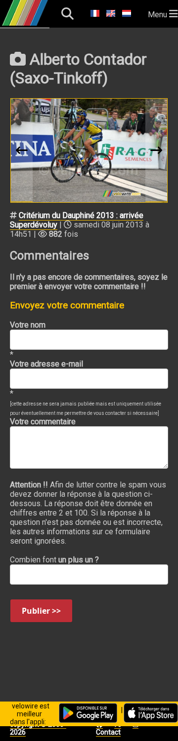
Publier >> (41, 610)
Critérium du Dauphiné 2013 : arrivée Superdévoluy (76, 220)
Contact (108, 732)
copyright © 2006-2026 (38, 728)
